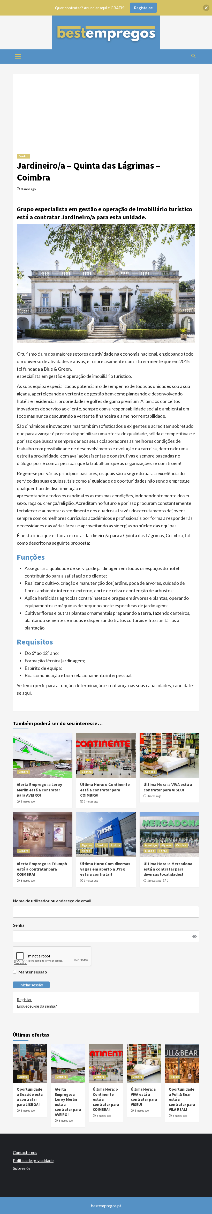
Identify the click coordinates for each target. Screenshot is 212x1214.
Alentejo (151, 845)
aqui (26, 693)
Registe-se (143, 7)
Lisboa (115, 845)
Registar (24, 999)
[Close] (206, 8)
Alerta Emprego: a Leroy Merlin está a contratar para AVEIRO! (39, 790)
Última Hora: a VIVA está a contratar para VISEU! (167, 787)
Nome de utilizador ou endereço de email (52, 900)
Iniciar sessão (31, 984)
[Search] (193, 56)
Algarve (87, 845)
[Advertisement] (106, 110)
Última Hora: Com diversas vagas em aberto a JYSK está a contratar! (105, 869)
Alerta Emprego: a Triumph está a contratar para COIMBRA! (42, 869)
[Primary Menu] (18, 55)
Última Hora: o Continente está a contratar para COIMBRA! (105, 790)
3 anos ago (28, 189)
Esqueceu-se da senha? (37, 1005)
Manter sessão (32, 971)
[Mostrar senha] (194, 936)
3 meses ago (28, 801)
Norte (86, 851)
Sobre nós (22, 1168)
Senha (19, 925)
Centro (23, 156)
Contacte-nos (25, 1152)
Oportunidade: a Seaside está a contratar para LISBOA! (30, 1097)
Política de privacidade (33, 1160)
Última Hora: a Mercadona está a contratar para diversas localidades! (167, 869)
